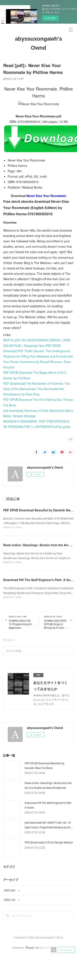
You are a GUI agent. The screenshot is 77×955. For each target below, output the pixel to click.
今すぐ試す (50, 18)
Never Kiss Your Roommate (46, 196)
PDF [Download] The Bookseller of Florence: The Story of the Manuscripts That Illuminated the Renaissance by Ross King (36, 388)
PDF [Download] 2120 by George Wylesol (49, 842)
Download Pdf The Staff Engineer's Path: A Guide (39, 580)
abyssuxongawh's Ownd (38, 43)
